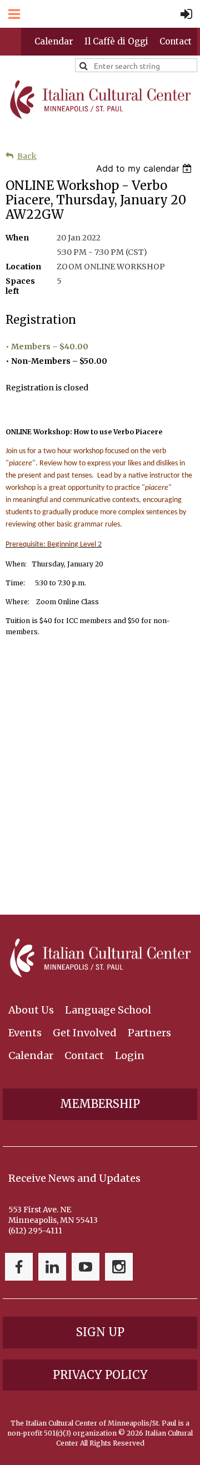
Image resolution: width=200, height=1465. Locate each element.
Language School (108, 1010)
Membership (100, 1104)
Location (23, 267)
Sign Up (100, 1332)
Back (27, 156)
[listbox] (145, 168)
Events (25, 1032)
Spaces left (20, 286)
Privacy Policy (100, 1375)
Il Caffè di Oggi (116, 41)
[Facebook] (19, 1267)
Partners (149, 1032)
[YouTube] (85, 1267)
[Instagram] (119, 1267)
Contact (175, 41)
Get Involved (85, 1032)
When (17, 238)
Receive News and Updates (74, 1178)
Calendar (53, 41)
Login (129, 1055)
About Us (31, 1010)
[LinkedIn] (52, 1267)
